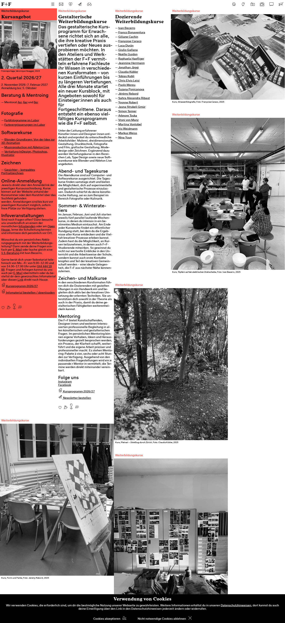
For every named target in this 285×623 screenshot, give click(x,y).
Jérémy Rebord (128, 94)
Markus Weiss (127, 133)
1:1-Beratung (10, 253)
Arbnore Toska (127, 115)
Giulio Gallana (128, 50)
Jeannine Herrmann (131, 63)
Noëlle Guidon (127, 54)
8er (36, 102)
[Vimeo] (271, 4)
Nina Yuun (125, 137)
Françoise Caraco (129, 41)
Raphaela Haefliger (131, 59)
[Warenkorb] (281, 4)
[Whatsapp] (20, 305)
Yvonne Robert (128, 102)
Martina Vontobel (130, 124)
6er (25, 102)
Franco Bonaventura (131, 32)
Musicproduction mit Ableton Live (26, 147)
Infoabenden (27, 226)
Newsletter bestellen (76, 398)
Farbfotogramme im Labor (21, 120)
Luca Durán (126, 45)
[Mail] (61, 4)
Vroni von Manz (128, 120)
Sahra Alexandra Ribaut (134, 98)
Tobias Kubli (126, 76)
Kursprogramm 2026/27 (21, 286)
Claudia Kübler (128, 72)
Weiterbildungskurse (129, 11)
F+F (6, 4)
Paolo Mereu (126, 85)
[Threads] (243, 4)
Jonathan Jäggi (128, 67)
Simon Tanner (127, 111)
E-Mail (17, 250)
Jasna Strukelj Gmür (131, 107)
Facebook (64, 385)
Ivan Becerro (126, 28)
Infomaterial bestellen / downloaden (30, 292)
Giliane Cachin (128, 37)
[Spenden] (70, 4)
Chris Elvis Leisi (129, 80)
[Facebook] (234, 4)
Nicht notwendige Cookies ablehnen (162, 619)
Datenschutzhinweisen (236, 605)
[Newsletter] (80, 4)
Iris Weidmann (127, 129)
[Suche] (89, 4)
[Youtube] (262, 4)
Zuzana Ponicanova (131, 89)
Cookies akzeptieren (106, 619)
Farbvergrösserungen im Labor (24, 125)
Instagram (65, 382)
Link (20, 280)
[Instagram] (252, 4)
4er (20, 102)
